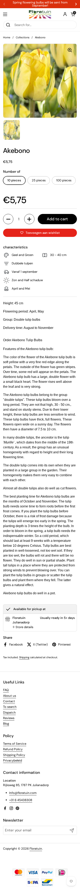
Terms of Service (14, 744)
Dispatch (9, 712)
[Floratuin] (40, 14)
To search (10, 707)
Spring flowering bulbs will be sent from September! (40, 4)
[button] (73, 14)
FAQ (6, 690)
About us (9, 696)
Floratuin (36, 849)
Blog (6, 724)
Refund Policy (13, 749)
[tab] (23, 627)
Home (6, 37)
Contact (9, 701)
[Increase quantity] (29, 219)
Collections (22, 37)
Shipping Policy (14, 755)
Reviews (8, 718)
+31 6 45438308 (20, 800)
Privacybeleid (12, 760)
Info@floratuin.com (23, 793)
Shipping (24, 657)
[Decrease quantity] (8, 219)
